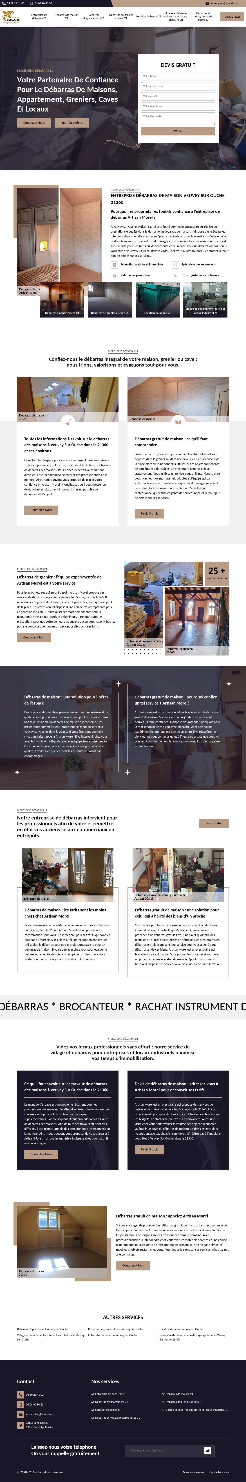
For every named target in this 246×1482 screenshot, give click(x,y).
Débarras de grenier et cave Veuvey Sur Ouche (115, 1329)
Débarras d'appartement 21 (93, 17)
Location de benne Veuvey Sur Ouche (181, 1329)
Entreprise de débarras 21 (39, 17)
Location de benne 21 (148, 16)
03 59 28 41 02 (34, 1394)
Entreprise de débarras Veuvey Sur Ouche (112, 1335)
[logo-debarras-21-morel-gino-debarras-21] (11, 16)
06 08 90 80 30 (34, 1404)
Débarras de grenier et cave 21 (121, 17)
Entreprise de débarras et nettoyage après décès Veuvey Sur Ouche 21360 (192, 1337)
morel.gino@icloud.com (40, 1414)
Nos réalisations (72, 123)
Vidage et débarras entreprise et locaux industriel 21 (175, 16)
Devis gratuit (232, 16)
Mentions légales (193, 1472)
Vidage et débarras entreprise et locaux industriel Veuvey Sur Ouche (50, 1337)
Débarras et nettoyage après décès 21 (203, 16)
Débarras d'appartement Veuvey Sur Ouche (42, 1329)
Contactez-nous (34, 123)
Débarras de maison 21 (66, 17)
